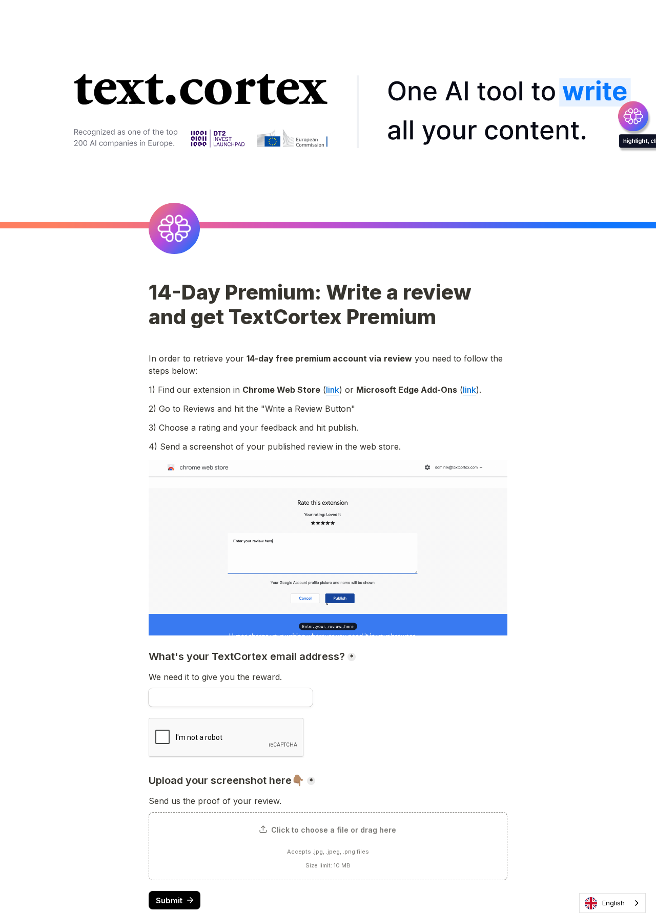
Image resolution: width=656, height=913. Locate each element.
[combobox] (612, 903)
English (613, 903)
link (332, 390)
